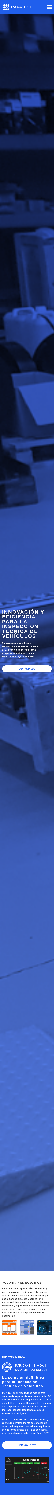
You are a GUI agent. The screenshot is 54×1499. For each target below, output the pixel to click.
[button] (5, 1470)
